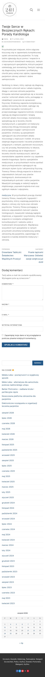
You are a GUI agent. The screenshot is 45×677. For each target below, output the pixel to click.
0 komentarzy (29, 42)
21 (28, 630)
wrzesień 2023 (8, 577)
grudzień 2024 (8, 503)
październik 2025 (9, 450)
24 (5, 633)
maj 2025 (6, 476)
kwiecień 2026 (8, 434)
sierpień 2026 (8, 413)
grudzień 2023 (8, 561)
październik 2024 (9, 513)
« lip (21, 643)
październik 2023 (9, 571)
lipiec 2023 (7, 587)
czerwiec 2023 (8, 593)
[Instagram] (25, 671)
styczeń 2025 (8, 497)
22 (34, 630)
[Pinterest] (28, 671)
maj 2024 (6, 534)
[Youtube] (22, 671)
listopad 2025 (8, 444)
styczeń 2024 (8, 556)
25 (10, 633)
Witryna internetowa (12, 325)
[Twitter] (19, 671)
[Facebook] (17, 671)
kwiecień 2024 (8, 540)
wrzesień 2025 (8, 455)
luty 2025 (6, 492)
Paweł (5, 39)
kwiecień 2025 (8, 481)
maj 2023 (6, 598)
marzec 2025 (8, 487)
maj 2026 (6, 429)
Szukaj (37, 363)
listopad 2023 (8, 566)
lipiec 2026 (7, 418)
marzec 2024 (8, 545)
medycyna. (6, 195)
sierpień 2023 (8, 582)
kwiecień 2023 (8, 603)
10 (5, 627)
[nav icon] (38, 10)
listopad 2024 (8, 508)
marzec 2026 (8, 439)
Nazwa (5, 304)
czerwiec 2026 (8, 423)
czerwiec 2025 (8, 471)
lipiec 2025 (7, 466)
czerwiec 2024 (8, 529)
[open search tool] (31, 9)
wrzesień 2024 (8, 519)
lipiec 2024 (7, 524)
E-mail (5, 315)
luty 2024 (6, 550)
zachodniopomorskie (12, 42)
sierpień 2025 (8, 460)
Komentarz (8, 284)
